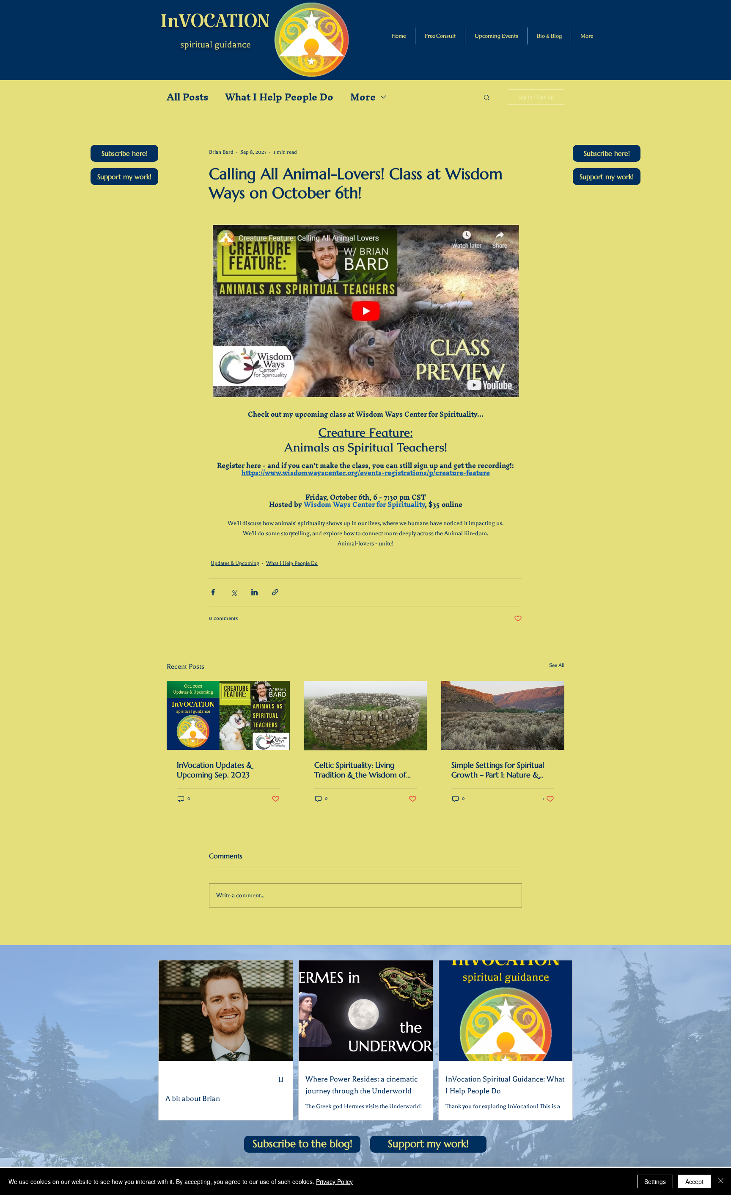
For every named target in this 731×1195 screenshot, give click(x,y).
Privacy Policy (334, 1181)
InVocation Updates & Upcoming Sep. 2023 (214, 770)
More (363, 97)
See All (556, 665)
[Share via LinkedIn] (254, 592)
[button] (124, 153)
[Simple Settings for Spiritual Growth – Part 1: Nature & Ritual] (502, 715)
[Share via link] (275, 592)
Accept (694, 1181)
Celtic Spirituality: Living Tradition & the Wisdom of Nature (360, 770)
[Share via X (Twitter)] (234, 592)
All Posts (187, 97)
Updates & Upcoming (235, 563)
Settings (655, 1181)
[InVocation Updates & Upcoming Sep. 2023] (228, 715)
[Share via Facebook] (213, 592)
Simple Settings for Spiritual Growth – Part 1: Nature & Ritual (497, 770)
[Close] (721, 1181)
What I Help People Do (279, 97)
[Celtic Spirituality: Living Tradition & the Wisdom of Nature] (365, 715)
